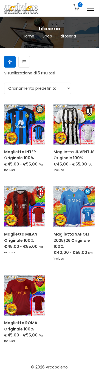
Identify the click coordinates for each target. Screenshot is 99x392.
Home (28, 36)
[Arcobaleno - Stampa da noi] (21, 8)
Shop (47, 36)
